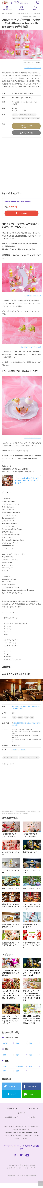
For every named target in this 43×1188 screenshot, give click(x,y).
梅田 (32, 717)
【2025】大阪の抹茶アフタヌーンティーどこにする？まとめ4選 (32, 972)
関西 (6, 1061)
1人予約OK (25, 118)
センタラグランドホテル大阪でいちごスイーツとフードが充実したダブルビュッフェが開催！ (10, 994)
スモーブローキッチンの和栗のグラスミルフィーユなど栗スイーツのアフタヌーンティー (10, 1019)
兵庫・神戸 (19, 1066)
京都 (30, 1066)
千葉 (30, 1055)
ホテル (15, 115)
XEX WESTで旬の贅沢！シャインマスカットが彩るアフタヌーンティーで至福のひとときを (31, 1019)
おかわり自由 (35, 118)
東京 (4, 1055)
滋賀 (17, 1071)
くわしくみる (22, 213)
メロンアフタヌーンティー (27, 115)
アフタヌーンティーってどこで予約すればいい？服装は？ (10, 972)
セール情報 (21, 9)
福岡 (17, 1043)
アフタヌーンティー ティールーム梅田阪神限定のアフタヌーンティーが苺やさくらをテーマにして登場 (32, 995)
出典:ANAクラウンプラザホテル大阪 (32, 68)
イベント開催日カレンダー (11, 1117)
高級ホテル (16, 118)
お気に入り (36, 9)
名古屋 (5, 1043)
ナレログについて (14, 1165)
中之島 (20, 717)
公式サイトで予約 (26, 133)
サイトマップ (31, 1168)
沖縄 (30, 1043)
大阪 (14, 717)
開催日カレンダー (7, 9)
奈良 (4, 1071)
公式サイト (15, 750)
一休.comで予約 (26, 126)
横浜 (17, 1055)
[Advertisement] (21, 164)
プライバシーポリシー (17, 1168)
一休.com (22, 750)
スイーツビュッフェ (32, 1108)
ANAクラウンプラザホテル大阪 (21, 706)
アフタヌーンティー (10, 758)
